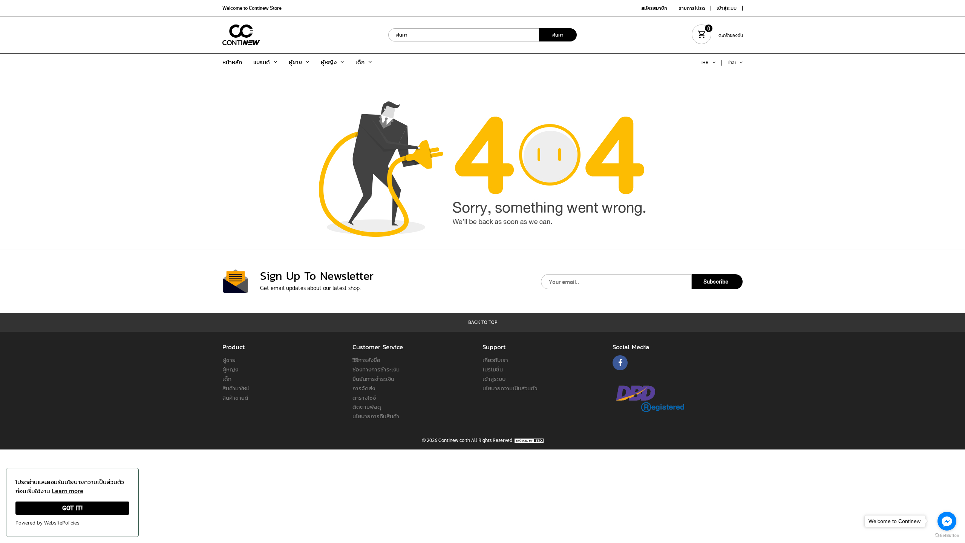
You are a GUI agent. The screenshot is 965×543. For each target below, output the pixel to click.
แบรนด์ (261, 62)
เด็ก (360, 62)
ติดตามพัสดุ (366, 406)
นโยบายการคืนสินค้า (375, 416)
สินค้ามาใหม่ (236, 388)
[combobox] (463, 34)
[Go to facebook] (946, 521)
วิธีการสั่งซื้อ (366, 360)
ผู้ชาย (295, 62)
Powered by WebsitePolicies (47, 523)
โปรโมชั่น (492, 369)
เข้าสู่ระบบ (493, 378)
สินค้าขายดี (235, 397)
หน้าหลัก (232, 62)
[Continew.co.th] (241, 34)
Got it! (72, 508)
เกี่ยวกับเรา (495, 360)
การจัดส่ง (363, 388)
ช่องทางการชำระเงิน (376, 369)
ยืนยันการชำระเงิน (373, 378)
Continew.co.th (454, 440)
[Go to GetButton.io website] (947, 535)
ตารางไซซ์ (364, 397)
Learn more (67, 491)
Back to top (482, 322)
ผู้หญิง (329, 62)
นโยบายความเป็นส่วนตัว (509, 388)
